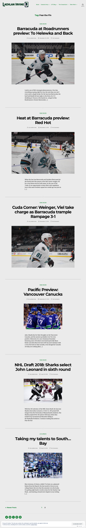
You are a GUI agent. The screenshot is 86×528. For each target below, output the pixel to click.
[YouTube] (10, 517)
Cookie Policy (34, 524)
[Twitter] (6, 517)
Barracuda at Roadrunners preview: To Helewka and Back (43, 31)
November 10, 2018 (44, 38)
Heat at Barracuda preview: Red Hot (43, 120)
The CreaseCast (63, 4)
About (37, 4)
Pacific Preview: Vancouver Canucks (43, 292)
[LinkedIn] (16, 517)
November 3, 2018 (44, 221)
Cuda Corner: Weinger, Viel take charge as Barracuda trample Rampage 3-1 (43, 212)
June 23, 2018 (44, 374)
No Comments (56, 38)
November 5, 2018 (44, 127)
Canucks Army (44, 4)
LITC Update (43, 433)
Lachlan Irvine (33, 38)
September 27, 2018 (44, 299)
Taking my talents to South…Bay (43, 441)
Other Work (73, 4)
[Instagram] (13, 517)
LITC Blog (53, 4)
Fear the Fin (43, 23)
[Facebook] (20, 517)
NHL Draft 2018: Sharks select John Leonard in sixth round (43, 367)
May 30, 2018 (44, 448)
